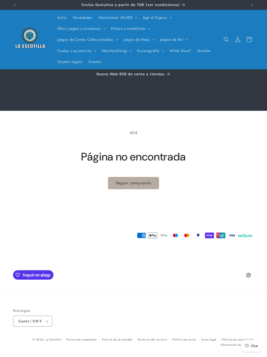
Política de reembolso (81, 339)
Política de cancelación (238, 339)
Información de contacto (237, 345)
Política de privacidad (117, 339)
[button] (117, 17)
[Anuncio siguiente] (252, 5)
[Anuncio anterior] (15, 5)
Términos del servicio (152, 339)
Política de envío (184, 339)
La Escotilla (53, 339)
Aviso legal (208, 339)
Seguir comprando (133, 183)
